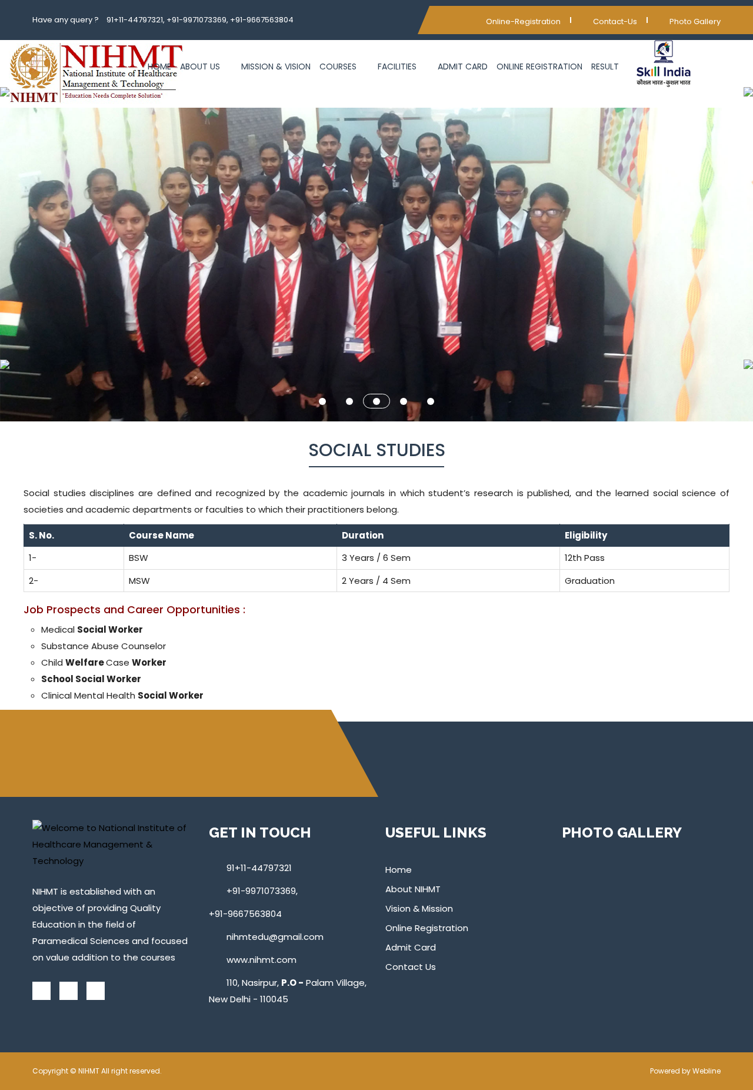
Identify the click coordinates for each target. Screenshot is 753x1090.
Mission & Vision (276, 66)
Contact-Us (614, 21)
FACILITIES (398, 66)
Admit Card (463, 66)
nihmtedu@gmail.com (275, 937)
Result (605, 66)
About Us (201, 66)
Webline (706, 1071)
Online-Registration (523, 21)
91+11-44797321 (259, 868)
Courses (339, 66)
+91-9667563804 (245, 914)
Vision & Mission (419, 908)
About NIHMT (413, 889)
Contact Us (410, 967)
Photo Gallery (694, 21)
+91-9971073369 (261, 891)
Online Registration (539, 66)
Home (159, 66)
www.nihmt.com (261, 959)
